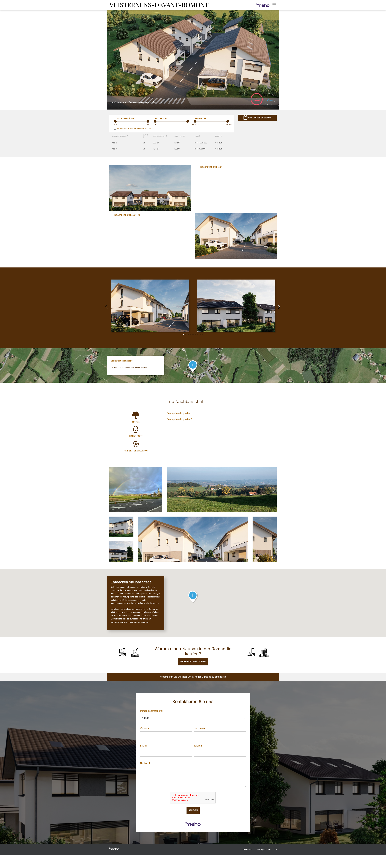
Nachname (199, 728)
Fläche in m (161, 118)
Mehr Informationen (193, 661)
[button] (183, 334)
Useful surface (159, 136)
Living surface (179, 136)
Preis (197, 136)
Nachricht (145, 763)
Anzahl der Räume (124, 118)
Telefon (198, 745)
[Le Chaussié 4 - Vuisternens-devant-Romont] (159, 5)
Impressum (247, 849)
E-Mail (143, 745)
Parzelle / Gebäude (119, 136)
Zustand (218, 136)
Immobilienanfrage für (151, 710)
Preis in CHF (200, 118)
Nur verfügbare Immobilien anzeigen (135, 128)
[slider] (115, 121)
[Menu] (274, 5)
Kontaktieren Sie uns (260, 117)
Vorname (144, 728)
